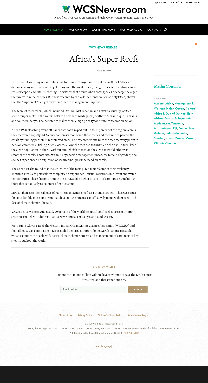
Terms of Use (65, 315)
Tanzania (177, 123)
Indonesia (172, 133)
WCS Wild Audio (131, 29)
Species (159, 138)
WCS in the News (103, 29)
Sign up (138, 289)
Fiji (175, 128)
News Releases (54, 29)
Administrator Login (138, 315)
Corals (190, 138)
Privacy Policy (85, 315)
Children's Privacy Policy (110, 315)
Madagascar (162, 123)
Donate (176, 2)
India (183, 133)
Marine (159, 103)
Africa (169, 103)
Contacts (154, 29)
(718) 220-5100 (131, 333)
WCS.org (161, 2)
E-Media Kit (194, 2)
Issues (170, 138)
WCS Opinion (78, 29)
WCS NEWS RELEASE (103, 47)
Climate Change (165, 143)
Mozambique (162, 128)
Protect (179, 138)
